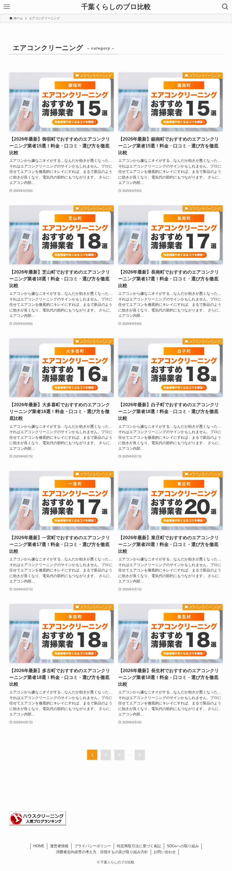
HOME (38, 846)
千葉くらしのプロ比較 (116, 6)
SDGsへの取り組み (183, 846)
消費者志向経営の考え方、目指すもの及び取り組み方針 (102, 852)
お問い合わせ (165, 852)
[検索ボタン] (225, 7)
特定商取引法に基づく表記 (139, 846)
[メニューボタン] (7, 7)
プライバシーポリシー (92, 846)
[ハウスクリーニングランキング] (37, 823)
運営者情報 (59, 846)
